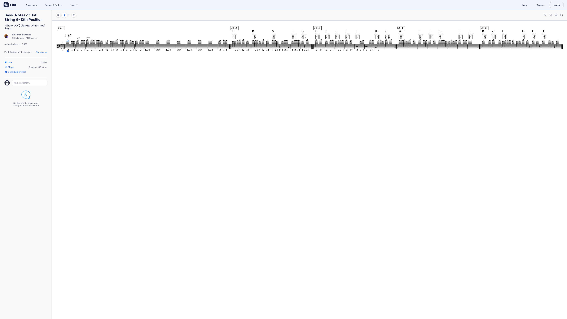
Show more (41, 52)
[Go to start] (58, 15)
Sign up (540, 5)
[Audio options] (68, 15)
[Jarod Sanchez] (6, 36)
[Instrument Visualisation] (74, 15)
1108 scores (31, 38)
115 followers (18, 38)
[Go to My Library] (10, 5)
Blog (524, 5)
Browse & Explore (53, 5)
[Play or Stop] (64, 15)
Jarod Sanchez (23, 34)
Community (31, 5)
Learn (72, 5)
